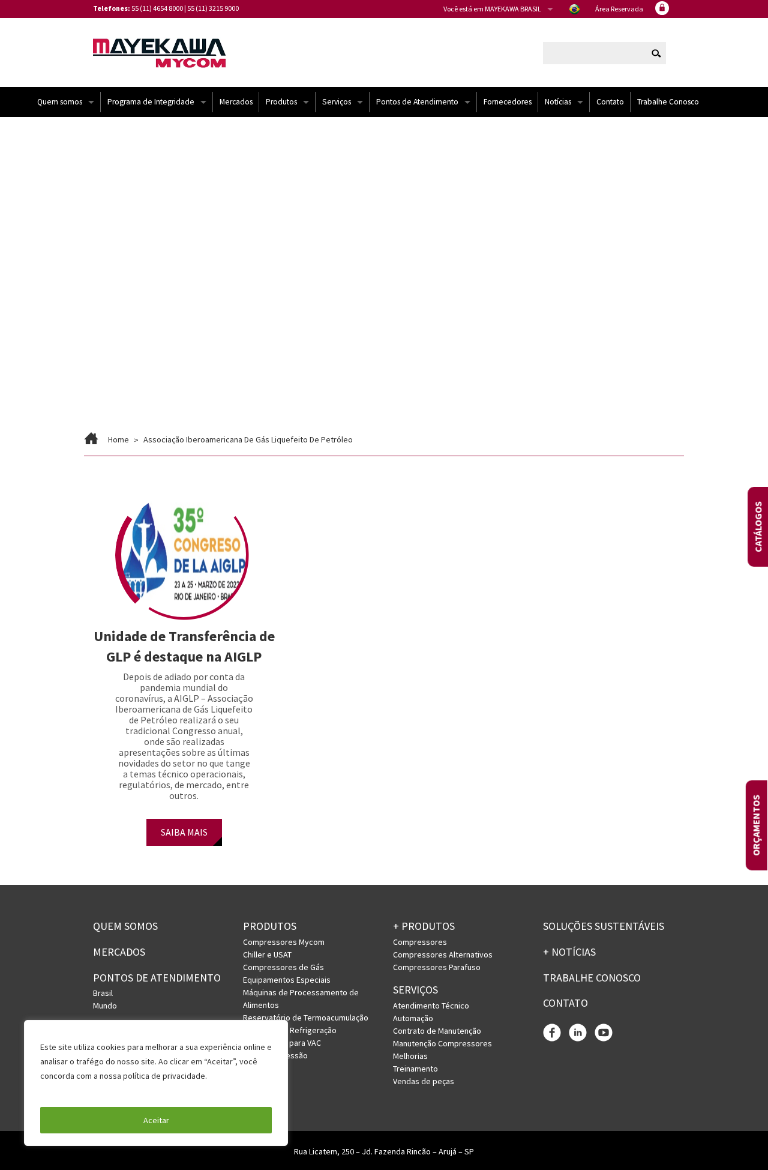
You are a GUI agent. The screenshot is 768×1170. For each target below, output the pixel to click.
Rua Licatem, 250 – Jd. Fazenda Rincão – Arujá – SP (384, 1151)
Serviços (336, 102)
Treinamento (415, 1068)
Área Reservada (619, 8)
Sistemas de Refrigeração (290, 1030)
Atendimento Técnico (431, 1005)
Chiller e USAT (267, 954)
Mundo (105, 1005)
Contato (610, 102)
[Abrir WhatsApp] (738, 1139)
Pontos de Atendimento (417, 102)
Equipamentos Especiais (287, 979)
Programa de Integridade (150, 102)
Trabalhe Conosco (668, 102)
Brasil (103, 993)
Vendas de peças (423, 1081)
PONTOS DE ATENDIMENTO (157, 978)
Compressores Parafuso (437, 967)
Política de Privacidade (84, 1090)
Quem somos (59, 102)
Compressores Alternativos (443, 954)
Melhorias (410, 1056)
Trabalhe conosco (592, 978)
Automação (413, 1018)
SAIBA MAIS (184, 832)
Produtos (281, 102)
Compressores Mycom (284, 941)
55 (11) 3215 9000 (213, 8)
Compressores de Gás (283, 967)
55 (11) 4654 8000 (157, 8)
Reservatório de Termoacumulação (305, 1017)
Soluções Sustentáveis (603, 926)
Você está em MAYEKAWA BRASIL (492, 8)
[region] (156, 1083)
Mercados (236, 102)
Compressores (420, 941)
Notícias (558, 102)
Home (118, 439)
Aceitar (156, 1120)
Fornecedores (508, 102)
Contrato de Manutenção (437, 1030)
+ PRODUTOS (424, 926)
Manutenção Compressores (442, 1043)
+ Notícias (569, 952)
